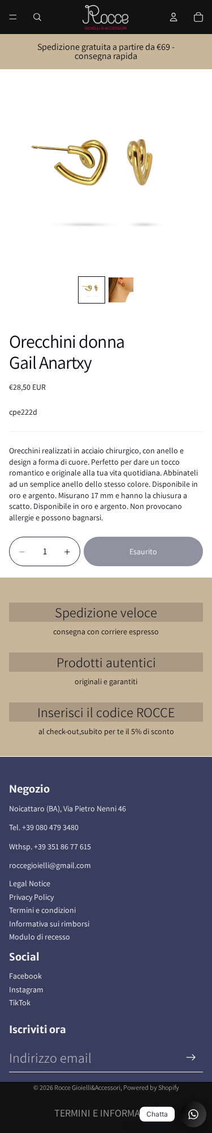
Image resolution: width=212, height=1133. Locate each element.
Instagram (26, 989)
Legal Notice (29, 883)
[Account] (173, 17)
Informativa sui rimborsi (49, 924)
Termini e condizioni (42, 910)
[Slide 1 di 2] (91, 289)
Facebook (25, 976)
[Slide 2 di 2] (121, 289)
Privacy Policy (31, 897)
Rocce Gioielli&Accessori (87, 1087)
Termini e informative (106, 1112)
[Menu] (13, 17)
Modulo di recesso (39, 937)
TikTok (20, 1002)
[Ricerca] (37, 17)
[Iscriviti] (191, 1057)
